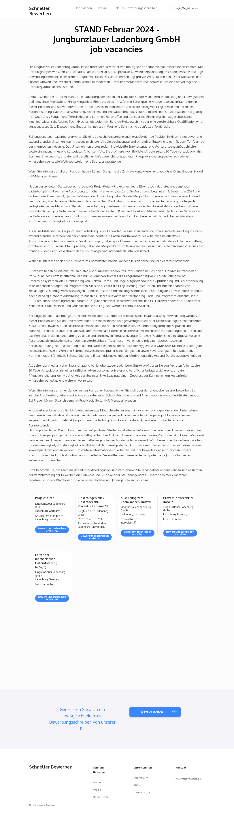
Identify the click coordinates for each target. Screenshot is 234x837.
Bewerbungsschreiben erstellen (52, 529)
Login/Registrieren (186, 8)
